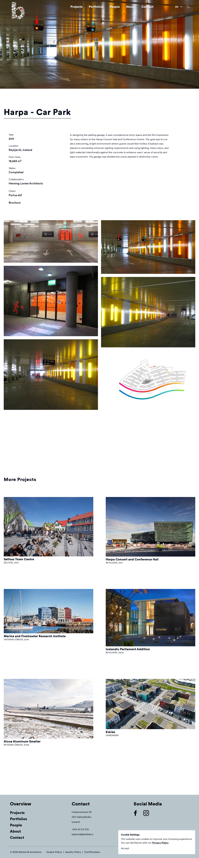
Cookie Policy (54, 852)
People (115, 7)
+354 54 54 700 (80, 829)
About (130, 7)
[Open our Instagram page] (148, 813)
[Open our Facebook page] (138, 813)
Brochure (15, 202)
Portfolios (96, 7)
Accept (125, 848)
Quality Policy (73, 852)
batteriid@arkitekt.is (82, 834)
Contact (147, 7)
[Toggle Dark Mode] (188, 6)
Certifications (92, 852)
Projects (76, 7)
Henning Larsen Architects (26, 183)
